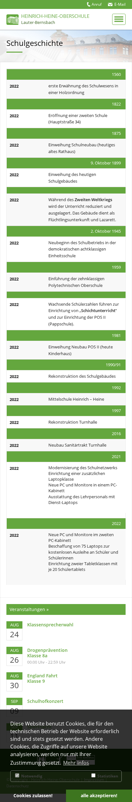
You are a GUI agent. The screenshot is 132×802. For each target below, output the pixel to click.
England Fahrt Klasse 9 (42, 678)
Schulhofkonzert (45, 701)
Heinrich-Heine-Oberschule (55, 19)
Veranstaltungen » (29, 609)
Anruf (97, 4)
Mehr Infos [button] (76, 762)
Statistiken (107, 776)
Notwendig (31, 776)
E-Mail (120, 4)
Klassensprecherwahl (50, 625)
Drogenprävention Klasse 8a (47, 653)
